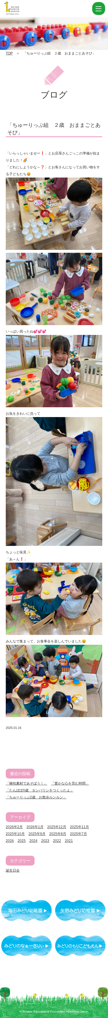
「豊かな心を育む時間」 (70, 783)
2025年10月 (15, 834)
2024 (33, 841)
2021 (69, 841)
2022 (57, 841)
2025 (22, 841)
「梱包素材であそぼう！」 (26, 783)
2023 (45, 841)
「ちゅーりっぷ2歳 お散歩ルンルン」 (36, 797)
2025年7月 (78, 834)
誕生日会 (13, 870)
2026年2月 (14, 827)
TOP (9, 53)
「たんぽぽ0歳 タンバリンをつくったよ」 (39, 790)
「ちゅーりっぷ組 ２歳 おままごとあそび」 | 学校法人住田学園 (40, 8)
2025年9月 (37, 834)
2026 (10, 841)
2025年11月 (79, 827)
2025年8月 (57, 834)
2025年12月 (56, 827)
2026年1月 (34, 827)
